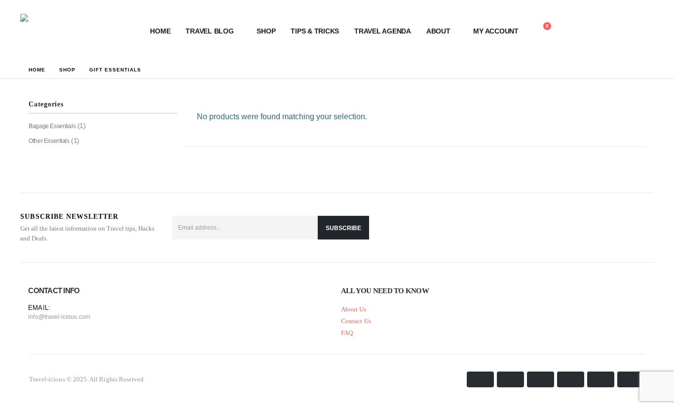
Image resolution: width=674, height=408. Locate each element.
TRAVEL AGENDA (382, 31)
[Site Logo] (69, 31)
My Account (496, 31)
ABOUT (438, 31)
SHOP (266, 31)
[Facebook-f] (596, 228)
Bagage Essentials (52, 126)
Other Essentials (49, 140)
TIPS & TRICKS (315, 31)
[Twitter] (620, 228)
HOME (160, 31)
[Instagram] (643, 228)
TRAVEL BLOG (209, 31)
